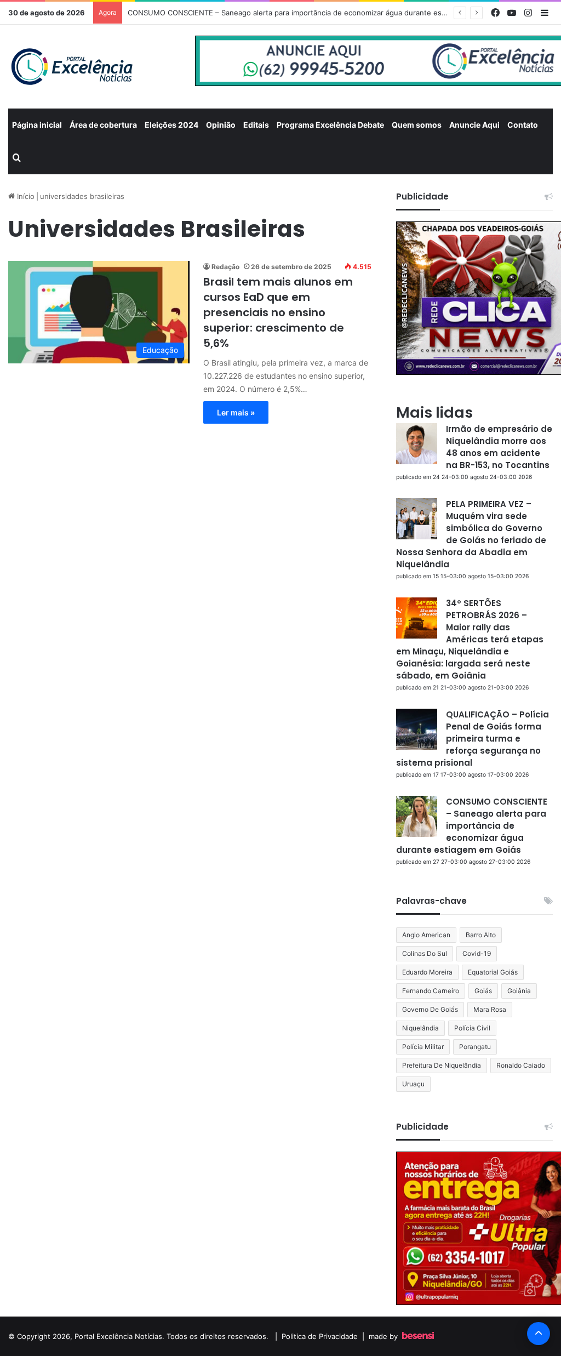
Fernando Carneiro (430, 991)
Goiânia (519, 991)
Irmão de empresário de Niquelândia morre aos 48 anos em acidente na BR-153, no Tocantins (499, 447)
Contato (522, 124)
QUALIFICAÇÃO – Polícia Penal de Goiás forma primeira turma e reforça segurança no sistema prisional (472, 738)
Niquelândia (420, 1028)
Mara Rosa (489, 1009)
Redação (225, 267)
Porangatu (475, 1046)
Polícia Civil (472, 1028)
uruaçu (413, 1084)
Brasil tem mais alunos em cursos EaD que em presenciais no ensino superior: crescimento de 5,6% (278, 312)
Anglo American (426, 935)
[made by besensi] (418, 1336)
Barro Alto (481, 935)
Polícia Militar (423, 1046)
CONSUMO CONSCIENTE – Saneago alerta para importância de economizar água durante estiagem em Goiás (313, 12)
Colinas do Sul (424, 953)
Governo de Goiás (430, 1009)
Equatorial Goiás (493, 972)
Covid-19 (476, 953)
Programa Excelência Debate (330, 124)
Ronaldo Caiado (520, 1065)
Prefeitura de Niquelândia (441, 1065)
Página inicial (37, 124)
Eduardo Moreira (427, 972)
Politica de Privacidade (320, 1336)
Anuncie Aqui (474, 124)
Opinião (221, 124)
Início (25, 196)
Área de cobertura (103, 124)
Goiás (483, 991)
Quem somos (417, 124)
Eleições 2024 (171, 124)
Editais (256, 124)
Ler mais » (236, 412)
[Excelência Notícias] (71, 67)
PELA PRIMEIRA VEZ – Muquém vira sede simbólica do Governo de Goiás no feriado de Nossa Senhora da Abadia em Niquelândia (471, 534)
